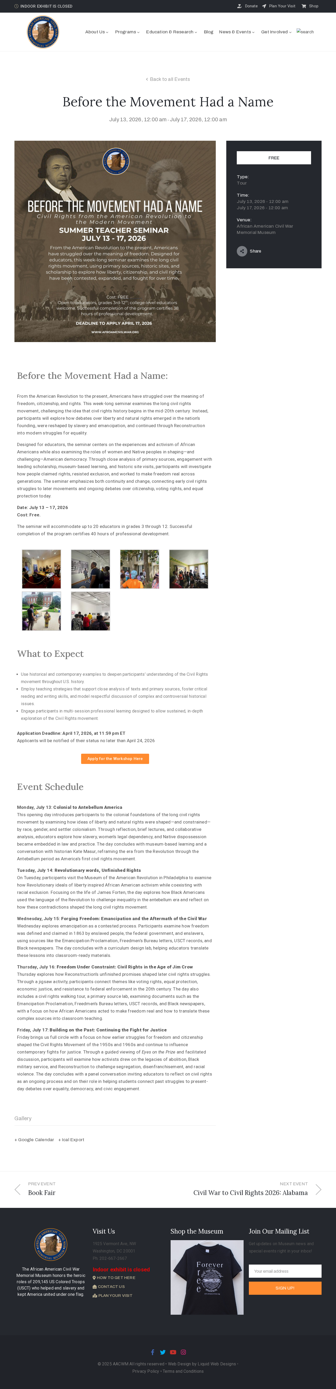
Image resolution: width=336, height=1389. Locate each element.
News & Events (235, 31)
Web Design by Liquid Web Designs (202, 1363)
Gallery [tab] (23, 1118)
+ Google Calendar (34, 1139)
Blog (209, 31)
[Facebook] (152, 1352)
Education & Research (169, 31)
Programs (125, 31)
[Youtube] (173, 1352)
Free (274, 158)
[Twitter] (162, 1352)
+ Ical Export (71, 1139)
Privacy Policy (146, 1371)
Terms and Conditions (183, 1371)
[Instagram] (183, 1352)
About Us (95, 31)
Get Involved (274, 31)
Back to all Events (170, 79)
